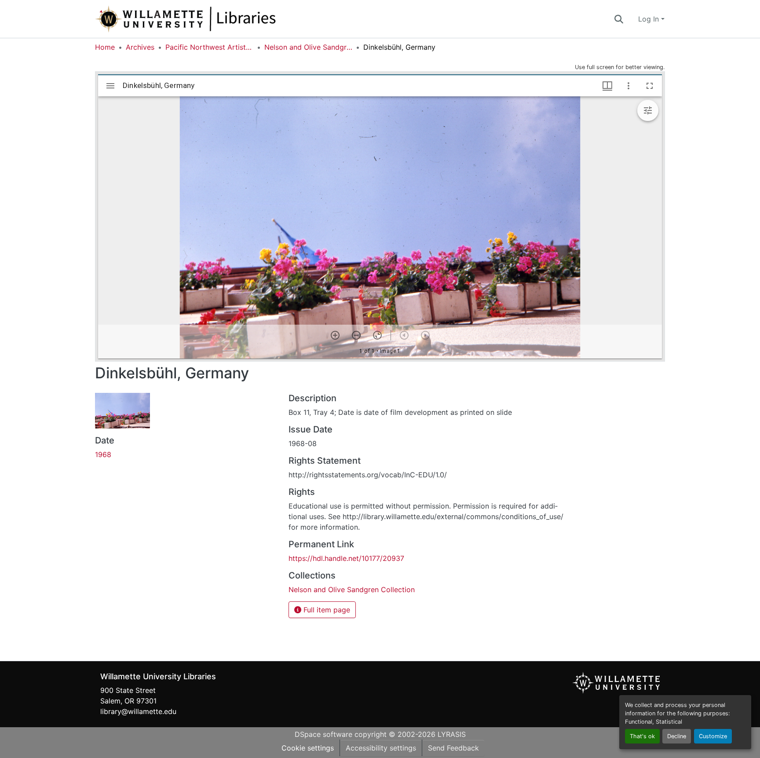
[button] (214, 19)
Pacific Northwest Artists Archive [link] (209, 47)
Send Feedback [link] (453, 747)
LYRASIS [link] (452, 734)
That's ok (642, 736)
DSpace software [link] (323, 734)
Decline (676, 736)
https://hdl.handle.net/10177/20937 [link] (346, 558)
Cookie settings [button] (307, 747)
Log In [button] (649, 19)
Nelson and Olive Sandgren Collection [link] (308, 47)
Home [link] (105, 47)
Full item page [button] (325, 609)
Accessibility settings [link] (381, 747)
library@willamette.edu (138, 711)
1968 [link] (103, 454)
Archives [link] (140, 47)
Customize (713, 736)
